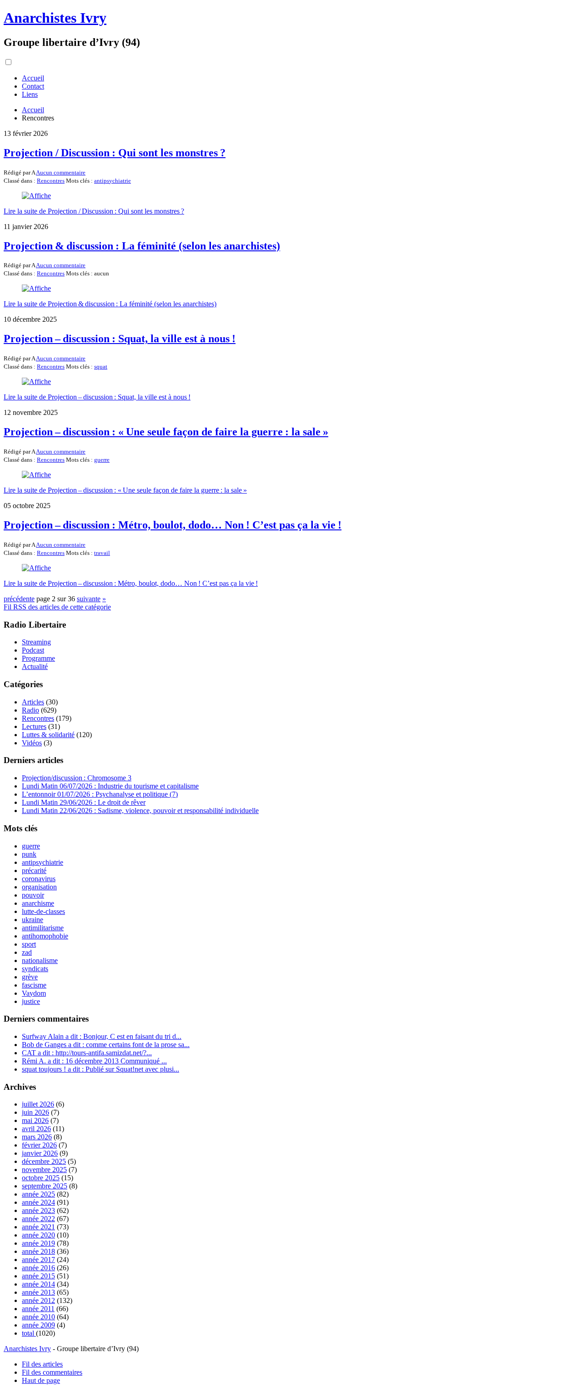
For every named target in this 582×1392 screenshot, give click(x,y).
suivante (88, 599)
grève (30, 977)
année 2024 (38, 1202)
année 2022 (38, 1218)
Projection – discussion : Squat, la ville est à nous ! (120, 338)
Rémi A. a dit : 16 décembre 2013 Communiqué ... (94, 1061)
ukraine (32, 919)
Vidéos (32, 743)
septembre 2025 (44, 1186)
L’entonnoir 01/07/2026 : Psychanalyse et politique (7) (100, 794)
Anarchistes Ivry (55, 18)
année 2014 (38, 1284)
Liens (30, 94)
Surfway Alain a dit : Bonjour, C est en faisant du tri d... (101, 1036)
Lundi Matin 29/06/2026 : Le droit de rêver (84, 802)
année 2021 (38, 1227)
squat (100, 366)
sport (29, 944)
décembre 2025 (44, 1161)
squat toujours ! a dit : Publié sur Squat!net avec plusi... (100, 1069)
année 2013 (38, 1292)
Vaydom (34, 993)
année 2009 (38, 1325)
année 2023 (38, 1210)
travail (102, 552)
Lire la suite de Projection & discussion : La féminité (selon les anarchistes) (110, 304)
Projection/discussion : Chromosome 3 (76, 778)
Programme (38, 658)
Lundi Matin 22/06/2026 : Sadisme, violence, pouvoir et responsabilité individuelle (140, 810)
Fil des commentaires (52, 1372)
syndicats (35, 969)
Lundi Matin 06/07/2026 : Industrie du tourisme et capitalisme (110, 786)
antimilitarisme (43, 928)
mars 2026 (37, 1137)
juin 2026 (35, 1112)
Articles (33, 702)
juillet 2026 (38, 1104)
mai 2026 (35, 1120)
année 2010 (38, 1317)
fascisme (34, 985)
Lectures (34, 726)
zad (27, 952)
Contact (33, 86)
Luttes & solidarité (48, 734)
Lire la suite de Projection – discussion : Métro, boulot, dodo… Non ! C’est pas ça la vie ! (131, 583)
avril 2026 (36, 1129)
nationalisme (40, 960)
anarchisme (38, 903)
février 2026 (39, 1145)
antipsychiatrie (112, 180)
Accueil (33, 78)
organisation (39, 887)
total (29, 1333)
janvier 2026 (40, 1153)
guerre (102, 459)
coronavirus (38, 879)
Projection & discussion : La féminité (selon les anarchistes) (142, 246)
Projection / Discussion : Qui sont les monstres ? (115, 153)
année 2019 (38, 1243)
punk (29, 854)
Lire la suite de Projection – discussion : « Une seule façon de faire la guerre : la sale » (125, 490)
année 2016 (38, 1268)
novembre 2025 (44, 1169)
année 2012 (38, 1300)
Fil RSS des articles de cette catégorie (57, 607)
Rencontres (51, 180)
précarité (34, 870)
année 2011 (38, 1308)
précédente (19, 599)
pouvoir (33, 895)
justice (31, 1001)
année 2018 (38, 1251)
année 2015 (38, 1276)
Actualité (35, 666)
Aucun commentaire (60, 172)
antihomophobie (45, 936)
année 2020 (38, 1235)
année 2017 (38, 1259)
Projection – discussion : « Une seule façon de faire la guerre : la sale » (166, 432)
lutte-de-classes (43, 911)
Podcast (33, 650)
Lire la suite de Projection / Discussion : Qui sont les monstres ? (94, 211)
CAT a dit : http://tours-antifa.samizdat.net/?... (87, 1053)
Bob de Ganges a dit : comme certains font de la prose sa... (106, 1044)
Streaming (36, 642)
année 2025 (38, 1194)
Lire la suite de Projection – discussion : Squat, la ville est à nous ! (97, 397)
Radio (30, 710)
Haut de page (41, 1380)
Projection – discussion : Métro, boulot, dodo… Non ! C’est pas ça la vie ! (172, 525)
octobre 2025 (41, 1178)
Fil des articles (42, 1364)
